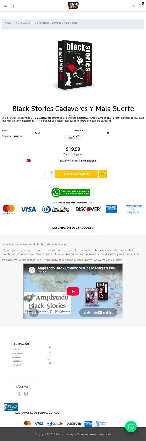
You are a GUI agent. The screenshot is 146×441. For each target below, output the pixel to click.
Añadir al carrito (76, 174)
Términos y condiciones (16, 361)
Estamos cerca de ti (16, 365)
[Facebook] (19, 393)
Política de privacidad (17, 357)
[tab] (73, 227)
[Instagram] (26, 393)
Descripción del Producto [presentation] (73, 227)
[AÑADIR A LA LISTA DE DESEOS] (103, 174)
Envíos (16, 349)
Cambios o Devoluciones (17, 353)
